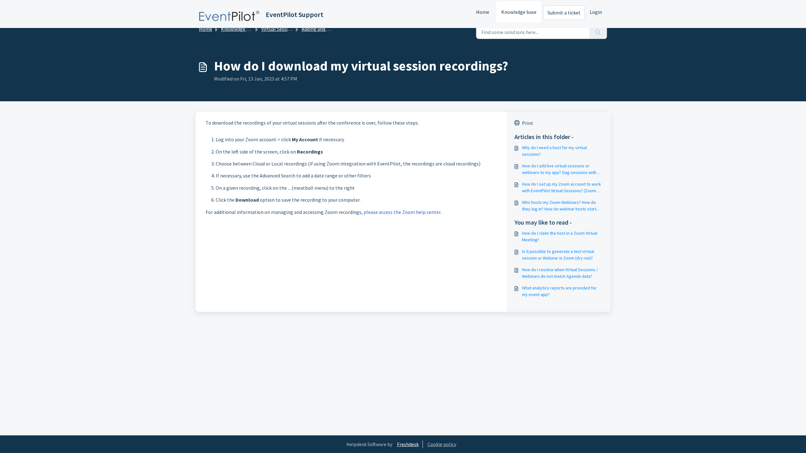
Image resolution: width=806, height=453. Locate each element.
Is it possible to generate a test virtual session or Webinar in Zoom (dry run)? (558, 255)
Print (527, 123)
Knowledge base (518, 12)
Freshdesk (408, 444)
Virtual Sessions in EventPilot (293, 29)
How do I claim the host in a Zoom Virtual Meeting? (559, 236)
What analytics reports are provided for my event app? (559, 291)
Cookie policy (442, 444)
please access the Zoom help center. (402, 212)
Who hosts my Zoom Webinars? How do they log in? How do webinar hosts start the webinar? (559, 205)
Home (482, 12)
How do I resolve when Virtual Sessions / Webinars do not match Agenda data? (560, 273)
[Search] (598, 32)
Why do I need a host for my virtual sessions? (554, 151)
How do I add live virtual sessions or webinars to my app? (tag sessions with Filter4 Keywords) (559, 169)
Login (596, 12)
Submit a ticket (564, 12)
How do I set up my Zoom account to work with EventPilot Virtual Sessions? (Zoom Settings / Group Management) (561, 187)
